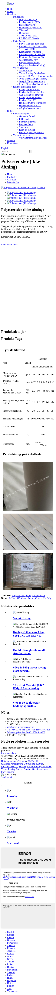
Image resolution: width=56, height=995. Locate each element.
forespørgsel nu (8, 753)
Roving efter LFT (27, 100)
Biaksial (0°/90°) (27, 25)
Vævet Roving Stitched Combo (16, 769)
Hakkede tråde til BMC (30, 105)
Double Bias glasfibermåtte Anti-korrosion (29, 651)
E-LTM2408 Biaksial (29, 38)
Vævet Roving (26, 70)
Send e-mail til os (9, 244)
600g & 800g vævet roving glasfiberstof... (29, 669)
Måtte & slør (19, 41)
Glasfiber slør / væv (28, 60)
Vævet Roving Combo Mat (32, 73)
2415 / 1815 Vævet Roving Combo (36, 76)
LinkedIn (12, 796)
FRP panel (24, 119)
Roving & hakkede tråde (24, 86)
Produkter (11, 177)
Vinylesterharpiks (21, 135)
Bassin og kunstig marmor (31, 132)
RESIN (10, 111)
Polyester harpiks (21, 113)
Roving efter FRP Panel (30, 97)
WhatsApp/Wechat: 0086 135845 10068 (26, 732)
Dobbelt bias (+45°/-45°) (30, 27)
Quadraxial (24, 33)
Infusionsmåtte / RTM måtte (32, 54)
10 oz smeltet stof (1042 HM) (33, 78)
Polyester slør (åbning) (29, 62)
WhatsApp (12, 808)
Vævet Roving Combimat (39, 766)
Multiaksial (18, 17)
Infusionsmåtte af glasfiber (13, 766)
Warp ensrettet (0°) (28, 19)
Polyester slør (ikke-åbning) (32, 65)
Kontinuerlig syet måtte (30, 51)
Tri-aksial (23, 30)
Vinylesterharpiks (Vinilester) (33, 138)
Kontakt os (12, 143)
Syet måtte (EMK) (27, 49)
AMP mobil (33, 761)
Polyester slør (7, 772)
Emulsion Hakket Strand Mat (33, 46)
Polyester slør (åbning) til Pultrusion (28, 595)
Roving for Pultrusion (29, 89)
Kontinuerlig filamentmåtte (31, 57)
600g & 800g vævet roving (32, 81)
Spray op (23, 127)
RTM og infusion (27, 129)
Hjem (9, 8)
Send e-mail (6, 777)
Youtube (11, 831)
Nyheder (11, 140)
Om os (10, 11)
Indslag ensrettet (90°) (29, 22)
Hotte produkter (8, 761)
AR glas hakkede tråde (30, 108)
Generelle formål (27, 116)
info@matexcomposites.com (20, 727)
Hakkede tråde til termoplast (32, 103)
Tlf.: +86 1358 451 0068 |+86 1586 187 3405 (28, 729)
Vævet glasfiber (20, 68)
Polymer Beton (26, 124)
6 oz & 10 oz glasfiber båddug (33, 84)
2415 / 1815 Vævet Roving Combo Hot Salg (30, 598)
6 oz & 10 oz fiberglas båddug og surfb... (26, 704)
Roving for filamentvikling (31, 92)
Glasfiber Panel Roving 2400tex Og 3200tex (22, 764)
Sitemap (22, 761)
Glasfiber (11, 14)
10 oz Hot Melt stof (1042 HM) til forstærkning (28, 687)
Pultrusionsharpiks (27, 121)
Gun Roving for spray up (31, 95)
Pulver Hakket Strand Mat (31, 43)
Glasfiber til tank (40, 769)
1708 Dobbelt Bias (28, 35)
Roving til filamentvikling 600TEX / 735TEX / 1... (29, 634)
